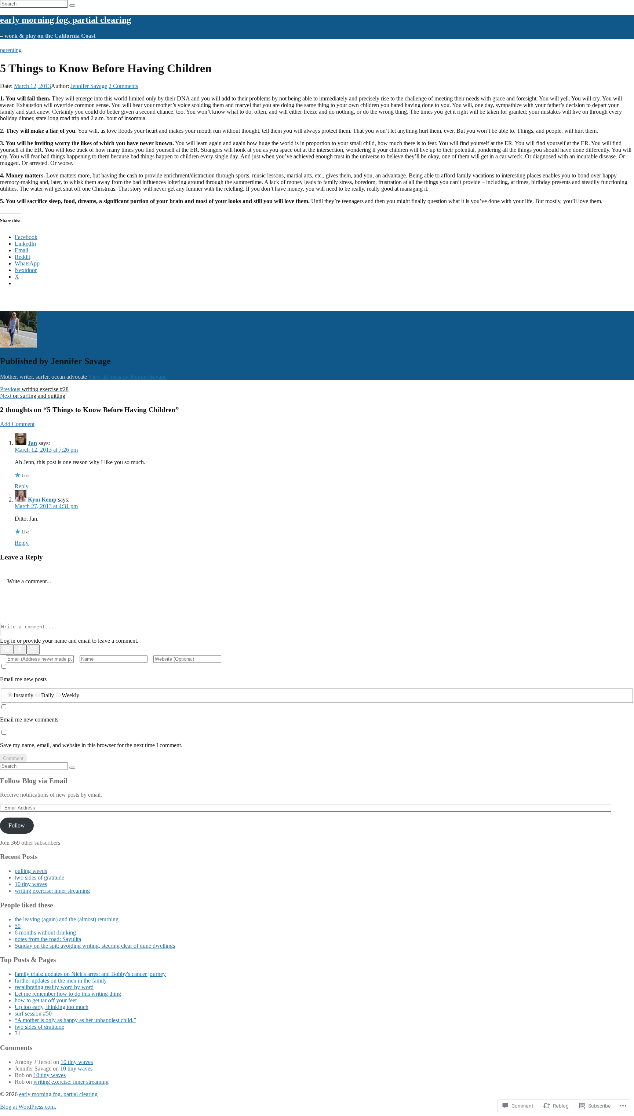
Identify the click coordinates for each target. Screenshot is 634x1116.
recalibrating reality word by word (54, 987)
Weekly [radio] (70, 695)
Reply (22, 486)
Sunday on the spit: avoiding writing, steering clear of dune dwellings (95, 946)
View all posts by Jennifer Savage (127, 377)
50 (18, 926)
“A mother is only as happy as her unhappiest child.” (75, 1020)
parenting (11, 50)
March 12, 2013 (32, 86)
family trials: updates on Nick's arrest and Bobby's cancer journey (90, 974)
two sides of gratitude (39, 877)
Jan (32, 443)
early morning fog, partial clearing (65, 20)
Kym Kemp (42, 499)
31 (18, 1033)
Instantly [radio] (23, 695)
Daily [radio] (47, 695)
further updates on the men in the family (61, 980)
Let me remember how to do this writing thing (68, 994)
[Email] (33, 649)
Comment (13, 758)
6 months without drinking (45, 932)
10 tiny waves (31, 884)
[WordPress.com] (6, 649)
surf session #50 (33, 1013)
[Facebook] (19, 649)
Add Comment (17, 424)
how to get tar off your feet (46, 1000)
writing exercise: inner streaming (52, 891)
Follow (16, 825)
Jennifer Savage (88, 86)
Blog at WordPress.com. (28, 1107)
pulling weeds (31, 871)
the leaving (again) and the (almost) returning (67, 919)
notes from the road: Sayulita (48, 939)
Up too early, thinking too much (51, 1007)
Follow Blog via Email (33, 781)
